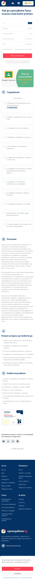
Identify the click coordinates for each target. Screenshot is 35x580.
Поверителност (6, 489)
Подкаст (21, 506)
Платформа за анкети (6, 520)
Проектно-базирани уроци (25, 477)
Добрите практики (25, 509)
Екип (3, 473)
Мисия (3, 470)
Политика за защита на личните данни (11, 577)
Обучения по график (8, 511)
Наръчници (22, 484)
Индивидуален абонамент (6, 500)
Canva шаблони (24, 481)
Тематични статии (25, 488)
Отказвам (17, 573)
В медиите (5, 479)
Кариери (4, 476)
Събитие (22, 502)
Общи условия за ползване (26, 577)
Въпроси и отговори (8, 483)
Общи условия (6, 486)
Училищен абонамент (8, 504)
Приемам (17, 569)
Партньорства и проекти (7, 515)
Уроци (21, 470)
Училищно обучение (7, 507)
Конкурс (21, 499)
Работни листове (25, 473)
